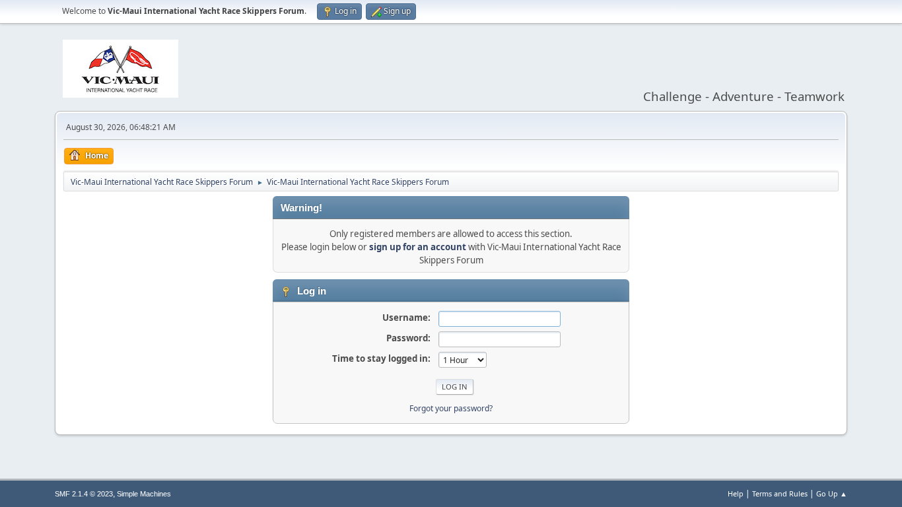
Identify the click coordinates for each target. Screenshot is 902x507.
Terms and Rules (780, 493)
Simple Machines (144, 494)
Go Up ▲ (831, 493)
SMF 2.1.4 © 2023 (84, 494)
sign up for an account (417, 247)
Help (736, 493)
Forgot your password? (451, 408)
